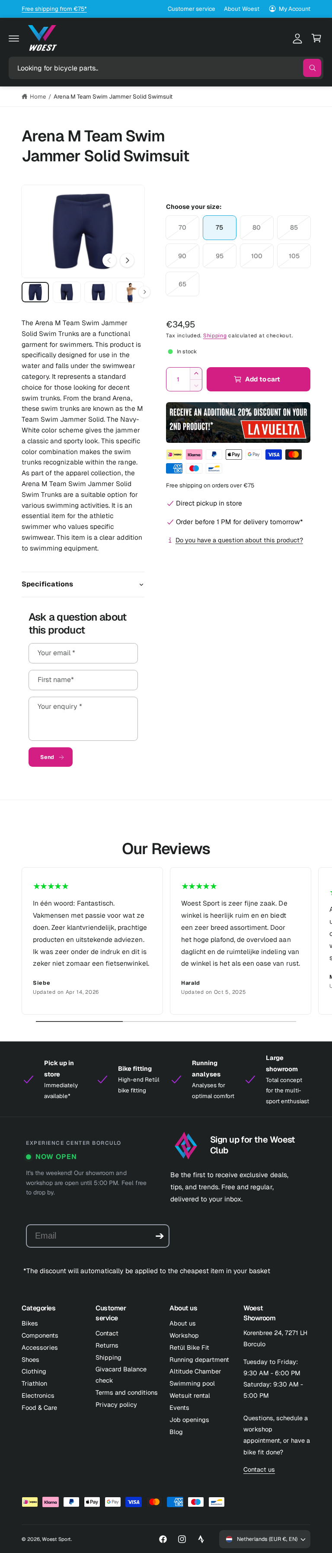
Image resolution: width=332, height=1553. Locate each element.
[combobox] (166, 68)
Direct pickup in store (209, 503)
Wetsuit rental (189, 1395)
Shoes (30, 1359)
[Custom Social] (201, 1539)
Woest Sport (56, 1539)
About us (182, 1323)
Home (38, 96)
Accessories (40, 1347)
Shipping (215, 335)
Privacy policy (116, 1404)
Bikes (30, 1323)
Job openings (189, 1419)
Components (40, 1335)
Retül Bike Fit (189, 1347)
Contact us (259, 1469)
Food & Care (39, 1407)
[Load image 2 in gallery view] (66, 292)
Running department (199, 1359)
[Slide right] (127, 260)
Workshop (184, 1335)
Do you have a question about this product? (239, 540)
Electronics (38, 1395)
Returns (107, 1345)
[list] (166, 941)
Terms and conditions (127, 1392)
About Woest (241, 9)
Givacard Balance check (121, 1374)
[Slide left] (109, 260)
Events (179, 1407)
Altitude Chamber (195, 1371)
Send (47, 757)
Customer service (191, 9)
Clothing (34, 1371)
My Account (294, 9)
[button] (13, 38)
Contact (107, 1333)
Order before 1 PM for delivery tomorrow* (239, 521)
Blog (176, 1432)
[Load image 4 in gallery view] (130, 292)
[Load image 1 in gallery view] (35, 292)
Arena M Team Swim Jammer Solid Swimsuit (113, 96)
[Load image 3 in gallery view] (98, 292)
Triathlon (34, 1383)
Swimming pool (192, 1383)
